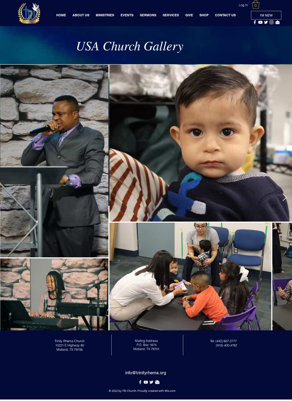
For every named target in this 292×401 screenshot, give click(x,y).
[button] (255, 4)
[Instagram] (271, 22)
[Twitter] (265, 22)
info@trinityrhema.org (145, 372)
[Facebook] (254, 22)
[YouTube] (260, 22)
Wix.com (170, 391)
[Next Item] (284, 197)
